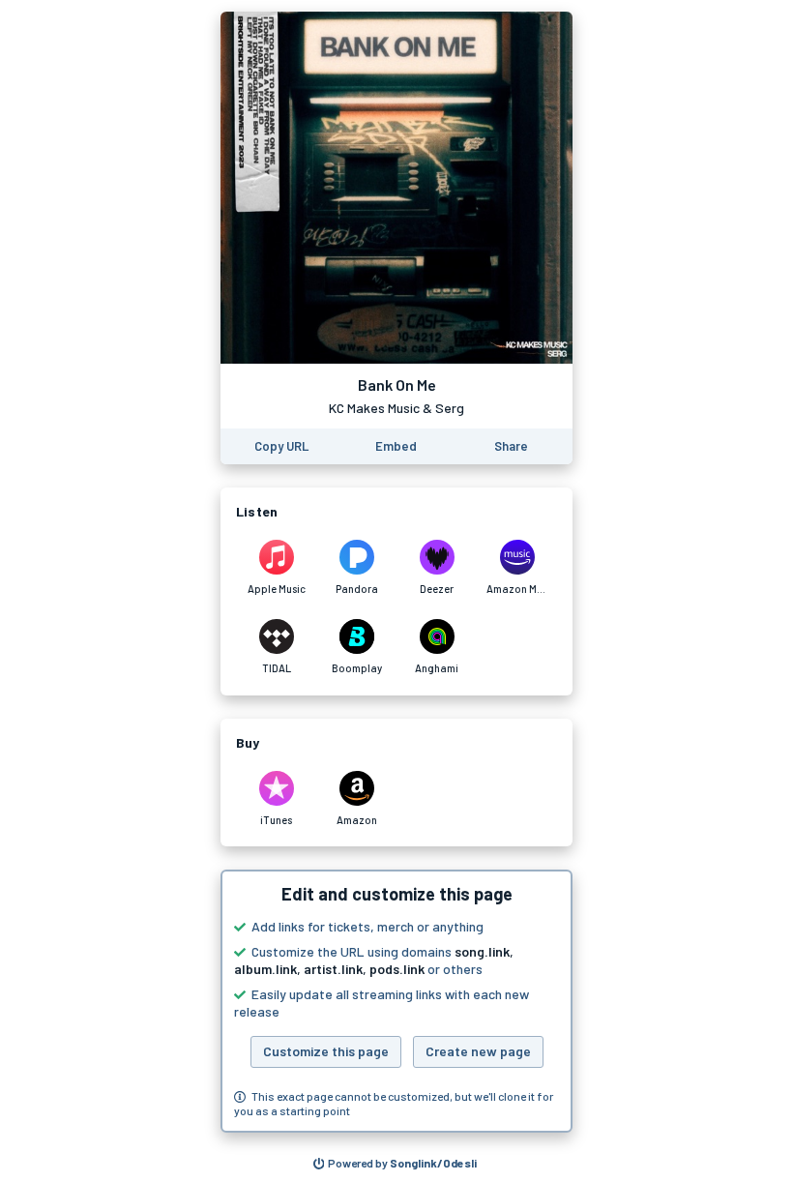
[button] (396, 1001)
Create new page (478, 1051)
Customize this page (326, 1051)
